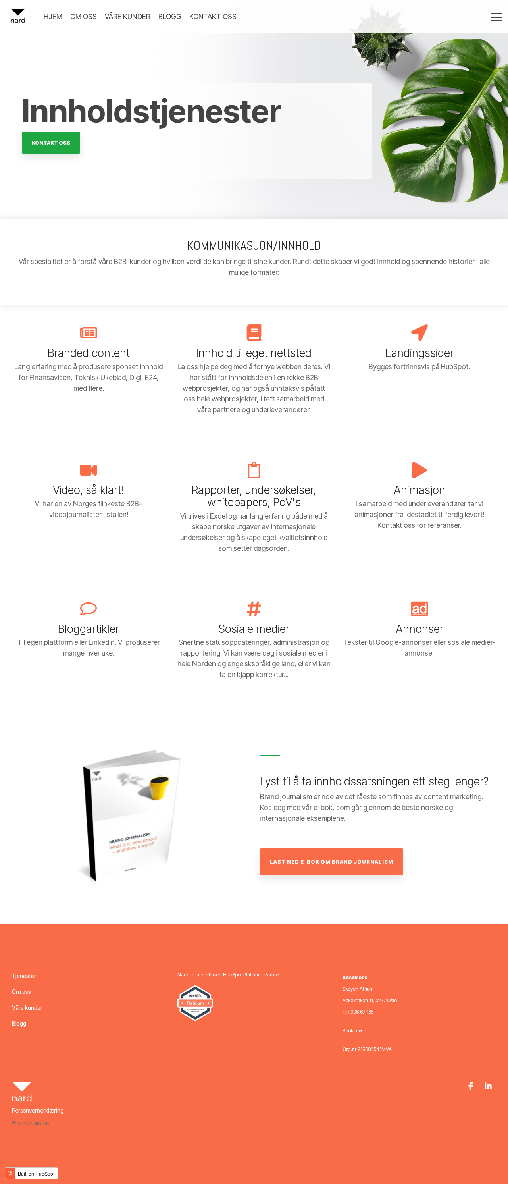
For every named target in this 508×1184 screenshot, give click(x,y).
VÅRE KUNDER (127, 16)
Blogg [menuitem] (19, 1023)
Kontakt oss (51, 142)
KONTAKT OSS (213, 16)
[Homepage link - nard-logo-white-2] (22, 1097)
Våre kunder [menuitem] (27, 1008)
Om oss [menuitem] (21, 992)
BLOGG (169, 16)
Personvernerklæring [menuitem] (38, 1110)
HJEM (53, 16)
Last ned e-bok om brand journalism (331, 861)
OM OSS (83, 16)
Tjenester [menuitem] (24, 976)
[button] (496, 16)
